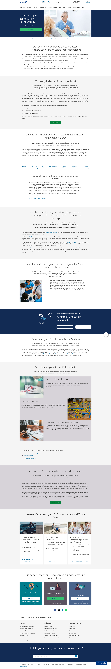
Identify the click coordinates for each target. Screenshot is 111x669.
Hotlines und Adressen (74, 635)
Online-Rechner (78, 664)
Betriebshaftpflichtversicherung (27, 626)
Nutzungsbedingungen (60, 664)
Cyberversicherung (24, 637)
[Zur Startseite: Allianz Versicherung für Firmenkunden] (23, 2)
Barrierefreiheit (45, 664)
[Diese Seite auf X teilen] (59, 610)
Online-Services (72, 633)
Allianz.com (85, 664)
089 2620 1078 (45, 1)
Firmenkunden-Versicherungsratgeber (52, 637)
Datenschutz (37, 664)
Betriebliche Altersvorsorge (50, 628)
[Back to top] (106, 334)
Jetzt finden (31, 598)
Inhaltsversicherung (24, 631)
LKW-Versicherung (24, 640)
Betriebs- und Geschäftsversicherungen (53, 631)
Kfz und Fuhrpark (48, 626)
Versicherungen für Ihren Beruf (51, 635)
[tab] (24, 167)
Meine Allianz (72, 626)
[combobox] (54, 656)
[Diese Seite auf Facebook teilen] (55, 610)
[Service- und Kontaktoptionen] (101, 663)
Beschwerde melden (73, 637)
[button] (89, 39)
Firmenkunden (33, 2)
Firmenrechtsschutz (24, 635)
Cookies (52, 664)
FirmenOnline (72, 628)
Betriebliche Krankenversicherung (27, 633)
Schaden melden (73, 631)
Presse (70, 640)
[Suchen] (76, 656)
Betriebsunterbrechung (49, 633)
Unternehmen (70, 664)
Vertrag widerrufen (24, 666)
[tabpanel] (55, 187)
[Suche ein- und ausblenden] (90, 7)
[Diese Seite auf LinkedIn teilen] (62, 610)
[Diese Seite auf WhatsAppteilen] (66, 610)
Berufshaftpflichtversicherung (26, 628)
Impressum (30, 664)
